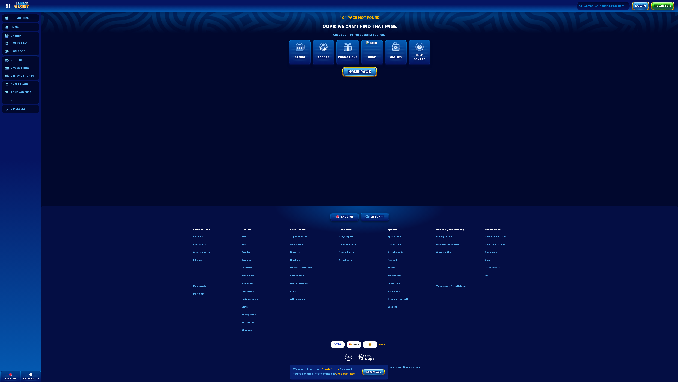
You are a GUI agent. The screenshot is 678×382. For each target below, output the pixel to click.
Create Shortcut (202, 252)
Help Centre (199, 244)
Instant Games (250, 299)
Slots (245, 307)
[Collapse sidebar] (7, 6)
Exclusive (247, 268)
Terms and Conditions (451, 286)
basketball (394, 283)
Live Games (248, 291)
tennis (391, 268)
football (392, 260)
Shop (488, 260)
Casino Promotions (495, 236)
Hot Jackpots (346, 236)
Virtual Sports (395, 252)
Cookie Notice (444, 252)
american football (398, 299)
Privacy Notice (444, 236)
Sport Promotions (495, 244)
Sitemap (198, 260)
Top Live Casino (298, 236)
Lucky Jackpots (347, 244)
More (382, 344)
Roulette (295, 252)
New (244, 244)
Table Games (249, 315)
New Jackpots (346, 252)
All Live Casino (297, 299)
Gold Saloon (297, 244)
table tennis (394, 275)
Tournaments (492, 268)
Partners (199, 294)
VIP (486, 275)
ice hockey (394, 291)
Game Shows (297, 275)
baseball (392, 307)
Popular (246, 252)
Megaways (247, 283)
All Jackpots (248, 322)
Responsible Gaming (447, 244)
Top (244, 236)
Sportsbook (394, 236)
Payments (200, 286)
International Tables (301, 268)
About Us (198, 236)
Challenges (491, 252)
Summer (246, 260)
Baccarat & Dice (299, 283)
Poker (293, 291)
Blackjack (295, 260)
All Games (247, 330)
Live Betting (394, 244)
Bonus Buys (248, 275)
